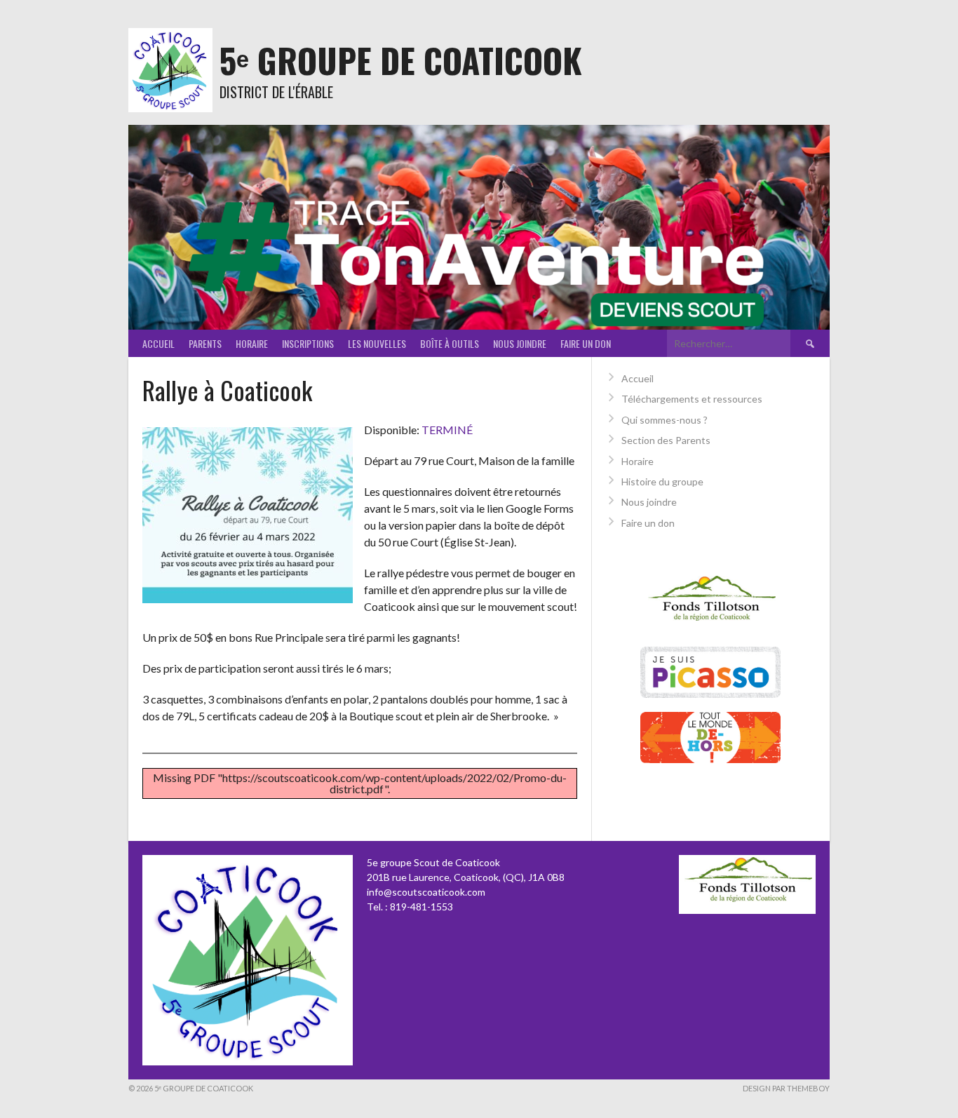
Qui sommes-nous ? (664, 420)
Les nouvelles (377, 343)
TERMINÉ (447, 429)
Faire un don (585, 343)
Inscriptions (308, 343)
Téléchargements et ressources (691, 399)
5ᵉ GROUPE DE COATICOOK (401, 60)
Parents (205, 343)
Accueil (158, 343)
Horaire (252, 343)
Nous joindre (519, 343)
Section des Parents (665, 440)
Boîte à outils (449, 343)
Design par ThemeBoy (786, 1088)
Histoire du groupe (662, 481)
